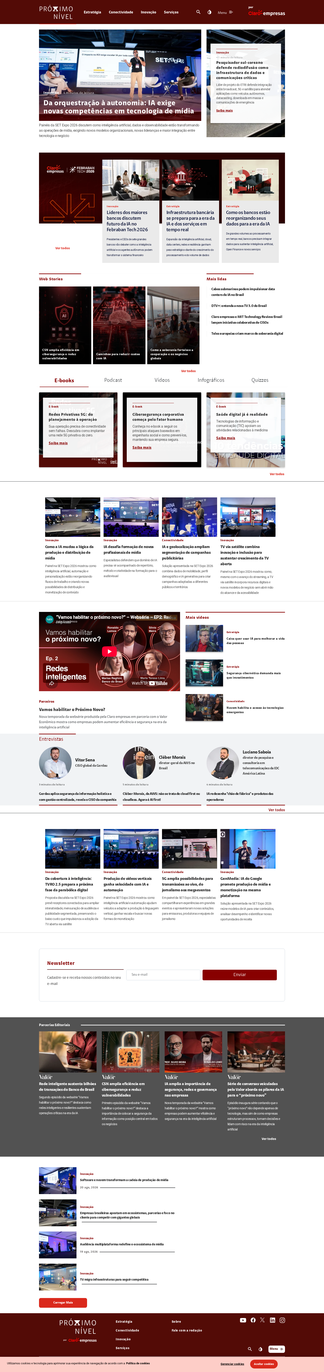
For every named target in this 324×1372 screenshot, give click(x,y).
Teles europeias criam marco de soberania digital (247, 334)
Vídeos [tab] (162, 380)
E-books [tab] (64, 381)
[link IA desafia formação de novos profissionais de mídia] (131, 517)
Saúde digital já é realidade (242, 415)
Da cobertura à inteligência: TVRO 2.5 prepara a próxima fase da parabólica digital (69, 884)
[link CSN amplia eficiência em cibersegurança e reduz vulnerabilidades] (130, 1052)
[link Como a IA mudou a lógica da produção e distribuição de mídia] (72, 517)
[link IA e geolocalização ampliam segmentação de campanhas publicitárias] (189, 517)
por (250, 7)
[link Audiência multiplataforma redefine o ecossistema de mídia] (57, 1245)
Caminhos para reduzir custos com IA (118, 356)
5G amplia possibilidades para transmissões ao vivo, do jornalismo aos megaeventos (187, 884)
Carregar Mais (63, 1302)
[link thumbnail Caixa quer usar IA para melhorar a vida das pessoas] (204, 638)
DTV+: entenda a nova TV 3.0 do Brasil (239, 306)
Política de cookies (138, 1363)
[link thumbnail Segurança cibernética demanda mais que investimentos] (204, 672)
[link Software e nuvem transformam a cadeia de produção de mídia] (57, 1180)
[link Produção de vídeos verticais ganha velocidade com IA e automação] (131, 849)
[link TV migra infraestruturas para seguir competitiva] (57, 1277)
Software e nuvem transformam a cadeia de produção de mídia (124, 1180)
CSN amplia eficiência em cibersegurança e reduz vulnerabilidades (60, 354)
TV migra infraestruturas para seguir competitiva (114, 1280)
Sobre (176, 1322)
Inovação (148, 12)
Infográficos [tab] (211, 380)
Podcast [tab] (113, 380)
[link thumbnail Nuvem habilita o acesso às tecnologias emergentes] (204, 707)
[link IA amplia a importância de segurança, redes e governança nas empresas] (193, 1052)
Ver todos (62, 248)
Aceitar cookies (264, 1364)
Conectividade (121, 12)
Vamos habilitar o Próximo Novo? (72, 710)
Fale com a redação (187, 1330)
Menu (222, 13)
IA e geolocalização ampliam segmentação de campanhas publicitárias (186, 553)
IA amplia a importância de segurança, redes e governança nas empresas (191, 1090)
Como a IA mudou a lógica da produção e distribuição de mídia (69, 553)
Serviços (171, 12)
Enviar (239, 975)
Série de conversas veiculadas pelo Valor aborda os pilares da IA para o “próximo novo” (255, 1090)
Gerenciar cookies (232, 1364)
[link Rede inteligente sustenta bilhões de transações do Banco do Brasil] (68, 1052)
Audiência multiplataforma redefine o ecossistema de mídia (122, 1244)
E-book (53, 406)
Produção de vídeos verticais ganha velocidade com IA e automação (128, 884)
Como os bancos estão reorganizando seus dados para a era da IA (248, 219)
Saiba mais (224, 111)
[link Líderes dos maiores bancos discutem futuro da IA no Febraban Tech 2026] (130, 180)
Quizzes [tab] (259, 380)
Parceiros (46, 702)
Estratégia (92, 12)
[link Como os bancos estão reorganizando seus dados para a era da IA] (250, 180)
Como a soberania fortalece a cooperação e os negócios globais (172, 354)
